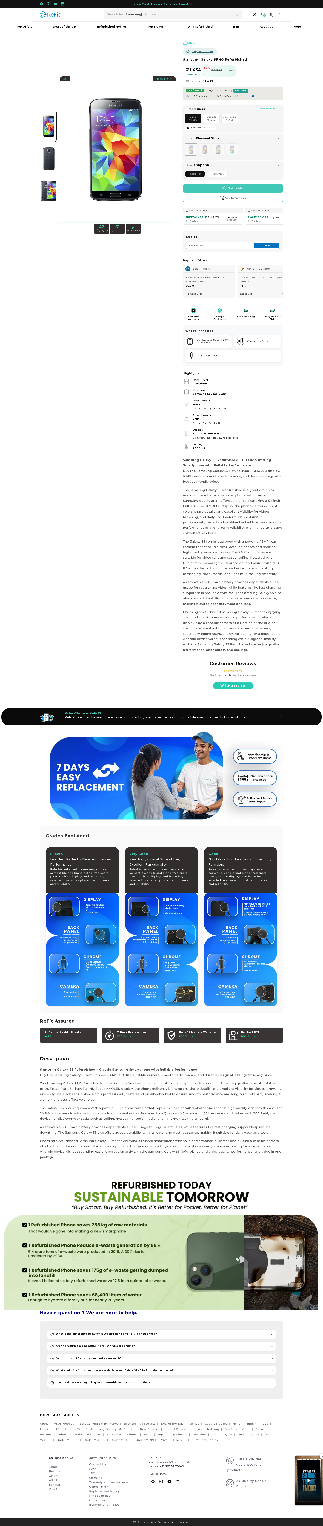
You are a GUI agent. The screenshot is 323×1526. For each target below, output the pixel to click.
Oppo (246, 1429)
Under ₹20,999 (248, 1434)
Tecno (148, 1434)
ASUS (53, 1480)
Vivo (164, 1440)
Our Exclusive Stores (203, 1440)
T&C (92, 1473)
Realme (45, 1434)
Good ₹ (195, 119)
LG (58, 1429)
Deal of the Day (172, 1423)
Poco (259, 1429)
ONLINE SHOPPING (61, 1458)
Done (267, 245)
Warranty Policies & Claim (108, 1482)
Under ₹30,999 (67, 1440)
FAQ (92, 1468)
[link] (161, 1242)
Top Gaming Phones (172, 1434)
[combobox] (173, 14)
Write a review (233, 685)
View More (191, 286)
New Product (149, 1429)
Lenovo (45, 1429)
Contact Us (97, 1464)
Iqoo (265, 1423)
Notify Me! (236, 188)
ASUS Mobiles (64, 1423)
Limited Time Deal (78, 1429)
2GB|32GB (219, 174)
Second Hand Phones (122, 1434)
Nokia (197, 1429)
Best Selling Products (140, 1423)
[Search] (238, 14)
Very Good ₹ (230, 119)
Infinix (251, 1423)
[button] (161, 1334)
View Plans (241, 90)
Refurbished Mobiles (86, 1434)
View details (267, 108)
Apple (44, 1423)
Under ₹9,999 (146, 1440)
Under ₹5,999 (120, 1440)
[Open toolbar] (255, 14)
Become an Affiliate (104, 1504)
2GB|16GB (197, 174)
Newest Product (176, 1429)
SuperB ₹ (213, 119)
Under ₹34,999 (94, 1440)
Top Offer (199, 1434)
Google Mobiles (216, 1423)
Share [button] (191, 42)
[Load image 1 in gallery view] (48, 126)
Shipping (96, 1477)
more (121, 1036)
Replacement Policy (104, 1491)
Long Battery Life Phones (116, 1429)
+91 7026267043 (172, 1466)
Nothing (213, 1429)
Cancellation (98, 1486)
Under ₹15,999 (222, 1434)
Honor (237, 1423)
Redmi (61, 1434)
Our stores (97, 1500)
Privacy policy (99, 1495)
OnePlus (230, 1429)
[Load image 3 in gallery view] (48, 191)
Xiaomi (178, 1440)
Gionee (194, 1423)
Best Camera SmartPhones (99, 1423)
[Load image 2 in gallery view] (48, 158)
